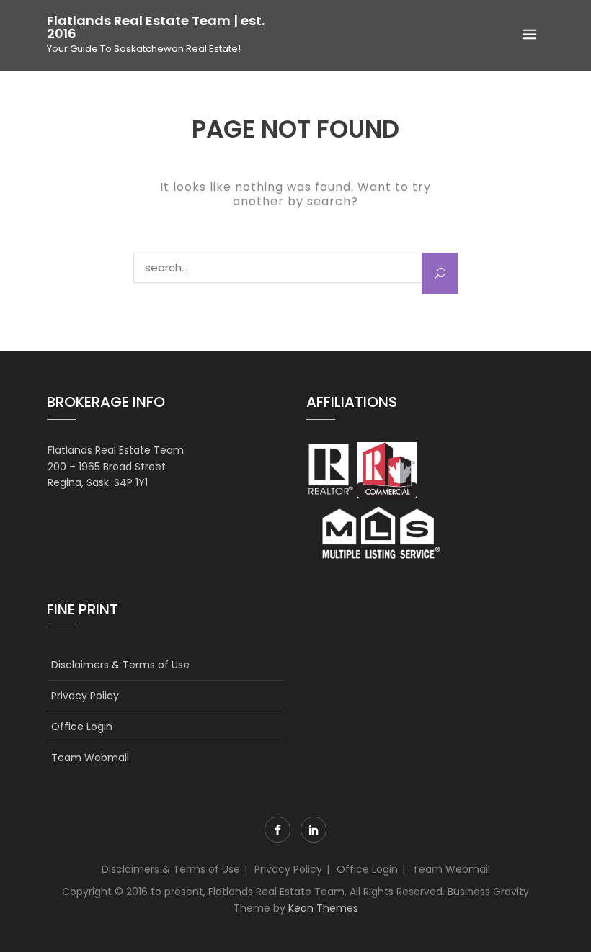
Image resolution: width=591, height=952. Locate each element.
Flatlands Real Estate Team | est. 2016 (156, 27)
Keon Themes (323, 908)
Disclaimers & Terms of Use (120, 664)
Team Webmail (90, 757)
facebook (277, 830)
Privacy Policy (85, 695)
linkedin (313, 830)
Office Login (81, 726)
